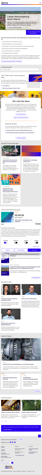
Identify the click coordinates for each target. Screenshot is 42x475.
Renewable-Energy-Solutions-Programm (10, 378)
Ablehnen (8, 250)
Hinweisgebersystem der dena (6, 471)
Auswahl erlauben (21, 250)
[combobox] (21, 69)
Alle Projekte (37, 391)
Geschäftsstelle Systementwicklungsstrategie (30, 378)
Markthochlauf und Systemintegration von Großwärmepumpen (18, 364)
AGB (33, 471)
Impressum (29, 471)
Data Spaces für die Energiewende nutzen (30, 160)
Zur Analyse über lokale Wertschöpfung (35, 32)
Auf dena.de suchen (6, 67)
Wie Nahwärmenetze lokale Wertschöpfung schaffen (9, 299)
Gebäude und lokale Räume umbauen (10, 412)
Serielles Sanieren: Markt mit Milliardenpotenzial (8, 324)
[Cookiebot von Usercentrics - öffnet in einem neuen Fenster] (36, 224)
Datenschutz (24, 471)
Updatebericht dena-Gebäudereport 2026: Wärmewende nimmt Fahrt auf (10, 190)
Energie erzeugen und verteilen (29, 412)
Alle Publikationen (36, 277)
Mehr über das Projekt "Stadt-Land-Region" (11, 61)
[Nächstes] (5, 421)
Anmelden (21, 439)
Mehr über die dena (21, 114)
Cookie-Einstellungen (17, 471)
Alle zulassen (34, 250)
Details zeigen (36, 246)
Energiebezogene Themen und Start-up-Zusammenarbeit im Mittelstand (25, 255)
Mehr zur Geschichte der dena (21, 117)
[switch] (15, 243)
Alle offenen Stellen (21, 138)
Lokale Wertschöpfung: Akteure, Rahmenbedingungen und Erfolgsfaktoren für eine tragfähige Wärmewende (25, 267)
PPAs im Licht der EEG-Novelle (29, 298)
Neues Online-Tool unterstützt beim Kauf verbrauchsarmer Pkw (10, 161)
